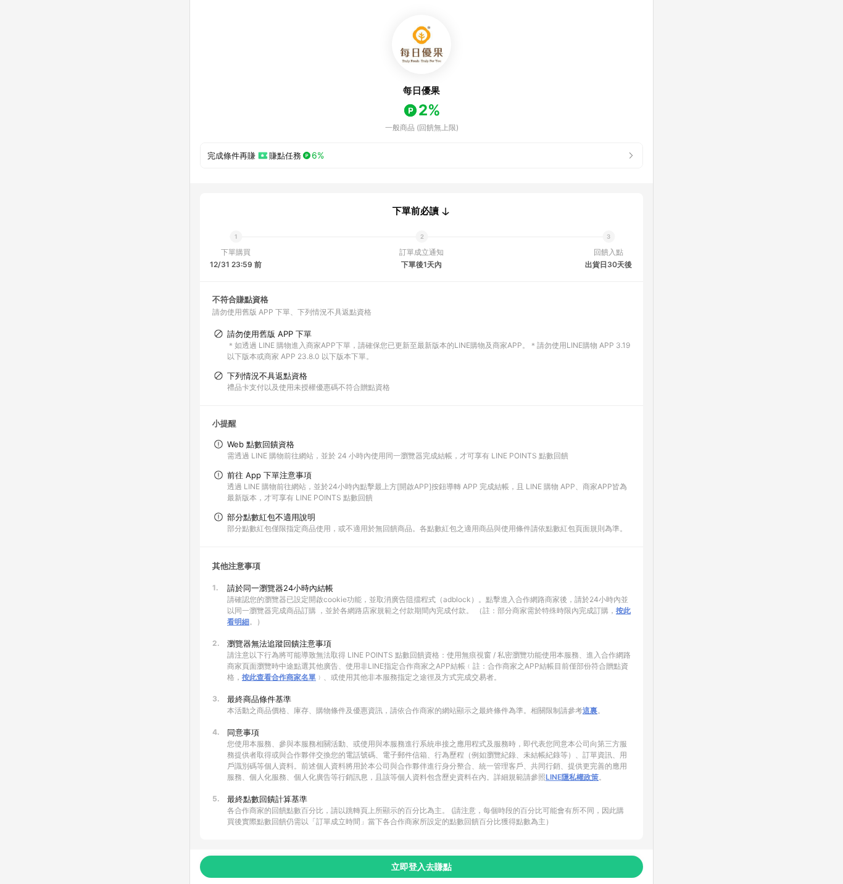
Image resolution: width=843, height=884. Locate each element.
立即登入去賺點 (421, 866)
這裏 (590, 710)
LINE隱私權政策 (572, 777)
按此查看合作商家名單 (279, 677)
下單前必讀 (415, 211)
